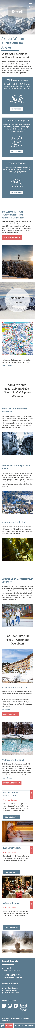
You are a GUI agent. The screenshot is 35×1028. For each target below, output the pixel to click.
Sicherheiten (15, 1018)
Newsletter (5, 1018)
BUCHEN (9, 1026)
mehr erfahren (16, 109)
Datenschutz (6, 1021)
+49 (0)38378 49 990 (12, 975)
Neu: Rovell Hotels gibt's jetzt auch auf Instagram (10, 1006)
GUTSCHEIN (29, 1026)
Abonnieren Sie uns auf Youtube (16, 1006)
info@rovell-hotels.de (13, 977)
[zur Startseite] (17, 12)
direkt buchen (9, 714)
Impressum (25, 1018)
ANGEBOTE (19, 1026)
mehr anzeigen (7, 365)
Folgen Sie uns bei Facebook (4, 1006)
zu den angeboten (10, 237)
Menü (30, 6)
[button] (32, 300)
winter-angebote (10, 783)
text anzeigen (6, 709)
